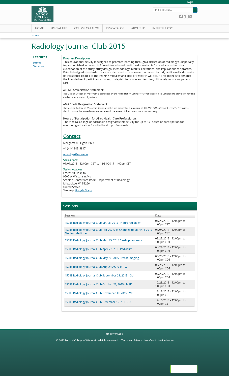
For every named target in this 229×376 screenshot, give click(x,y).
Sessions (38, 66)
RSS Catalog (115, 28)
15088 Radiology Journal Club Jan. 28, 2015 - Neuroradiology (102, 223)
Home (39, 28)
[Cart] (196, 3)
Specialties (59, 28)
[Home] (42, 14)
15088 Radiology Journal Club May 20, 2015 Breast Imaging (102, 258)
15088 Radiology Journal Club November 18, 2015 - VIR (99, 293)
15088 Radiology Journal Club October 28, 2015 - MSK (98, 284)
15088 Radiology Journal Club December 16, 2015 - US (98, 302)
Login (190, 2)
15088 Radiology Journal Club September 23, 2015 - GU (99, 275)
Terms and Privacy (131, 340)
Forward (194, 16)
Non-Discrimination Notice (159, 340)
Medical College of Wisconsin (81, 340)
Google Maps (83, 190)
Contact (71, 136)
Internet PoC (162, 28)
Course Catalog (86, 28)
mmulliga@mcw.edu (75, 154)
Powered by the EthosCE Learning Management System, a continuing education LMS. (183, 369)
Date (158, 215)
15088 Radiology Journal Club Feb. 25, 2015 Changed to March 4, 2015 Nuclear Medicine (108, 231)
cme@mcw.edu (114, 333)
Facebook (181, 16)
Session (70, 215)
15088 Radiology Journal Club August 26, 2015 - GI (96, 267)
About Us (138, 28)
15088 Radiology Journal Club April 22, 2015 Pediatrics (98, 249)
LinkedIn (190, 16)
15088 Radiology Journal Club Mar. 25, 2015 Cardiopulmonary (103, 240)
